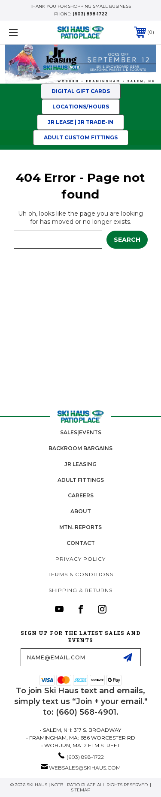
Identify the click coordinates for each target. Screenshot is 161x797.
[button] (81, 64)
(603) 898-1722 (90, 14)
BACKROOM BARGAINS (80, 448)
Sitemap (80, 790)
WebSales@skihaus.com (85, 767)
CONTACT (81, 543)
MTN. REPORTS (80, 527)
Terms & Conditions (80, 574)
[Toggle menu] (23, 32)
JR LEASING (80, 464)
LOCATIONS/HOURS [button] (80, 106)
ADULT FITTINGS (81, 480)
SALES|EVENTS (80, 432)
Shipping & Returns (80, 590)
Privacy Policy (80, 559)
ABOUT (80, 511)
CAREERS (81, 495)
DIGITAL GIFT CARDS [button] (81, 91)
